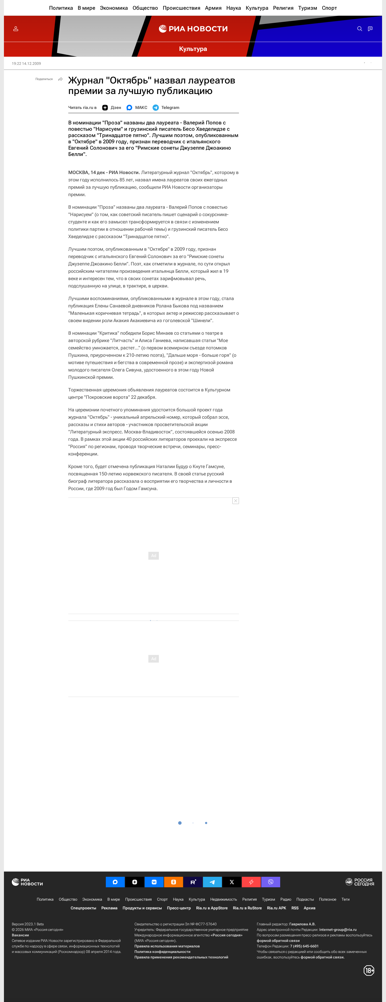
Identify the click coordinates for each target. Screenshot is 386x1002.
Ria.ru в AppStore (212, 908)
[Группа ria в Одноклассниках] (173, 882)
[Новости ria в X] (231, 882)
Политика (45, 899)
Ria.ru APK (276, 908)
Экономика (92, 899)
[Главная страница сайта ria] (193, 29)
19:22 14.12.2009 (26, 63)
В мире (113, 899)
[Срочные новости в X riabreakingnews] (251, 882)
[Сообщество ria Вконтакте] (154, 882)
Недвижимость (223, 899)
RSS (295, 908)
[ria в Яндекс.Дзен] (134, 882)
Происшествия (138, 899)
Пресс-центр (179, 908)
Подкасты (305, 899)
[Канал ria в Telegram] (212, 882)
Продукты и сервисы (142, 908)
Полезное (327, 899)
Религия (249, 899)
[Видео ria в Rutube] (193, 882)
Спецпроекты (83, 908)
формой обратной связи (278, 940)
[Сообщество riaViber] (270, 882)
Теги (346, 899)
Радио (285, 899)
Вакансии (20, 935)
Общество (68, 899)
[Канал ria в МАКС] (115, 882)
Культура (197, 899)
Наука (178, 899)
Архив (309, 908)
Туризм (268, 899)
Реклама (109, 908)
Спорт (162, 899)
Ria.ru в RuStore (247, 908)
